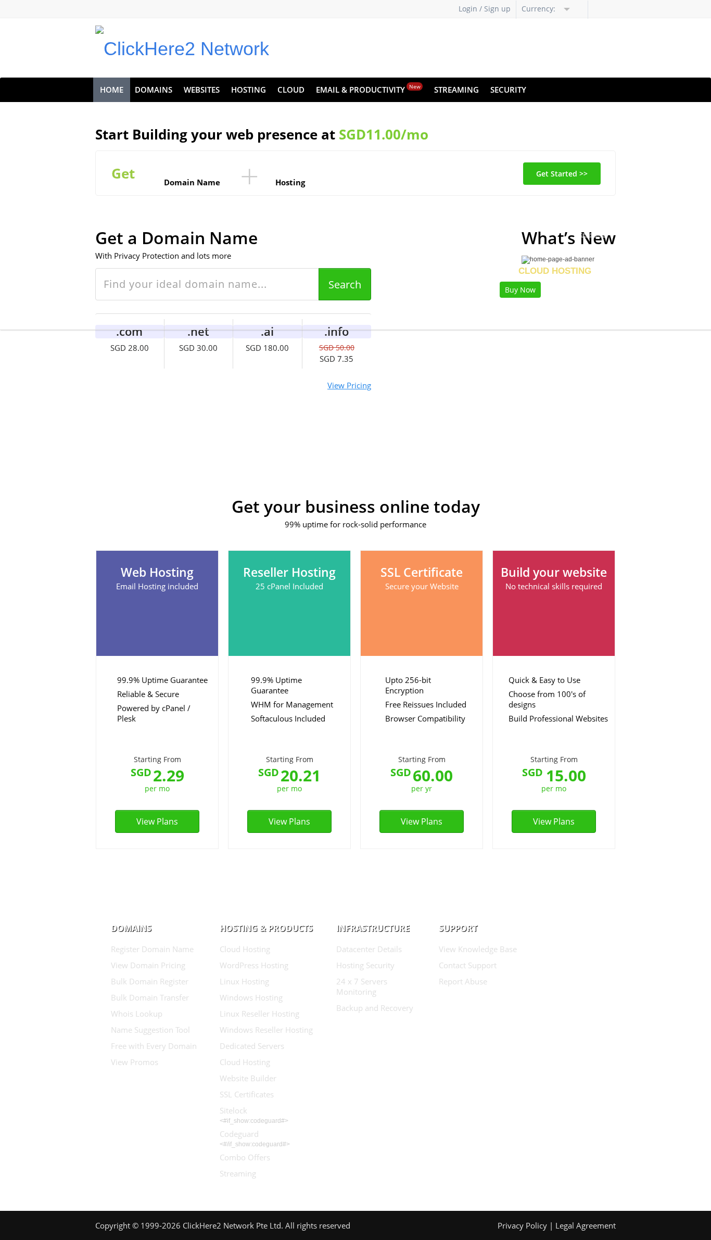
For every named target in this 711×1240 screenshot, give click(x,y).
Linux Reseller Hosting (259, 1013)
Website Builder (248, 1078)
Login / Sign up (485, 9)
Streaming (456, 89)
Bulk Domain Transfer (150, 997)
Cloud (290, 89)
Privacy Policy (522, 1225)
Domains (153, 89)
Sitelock (233, 1110)
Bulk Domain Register (149, 981)
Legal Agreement (585, 1225)
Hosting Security (365, 965)
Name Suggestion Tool (150, 1029)
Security (508, 89)
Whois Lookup (136, 1013)
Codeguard (239, 1134)
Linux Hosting (244, 981)
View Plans (157, 821)
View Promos (134, 1062)
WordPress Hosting (254, 965)
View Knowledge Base (478, 949)
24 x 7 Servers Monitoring (361, 986)
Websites (202, 89)
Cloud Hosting (245, 949)
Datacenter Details (369, 949)
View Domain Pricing (148, 965)
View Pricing (349, 385)
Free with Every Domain (154, 1046)
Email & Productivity (368, 89)
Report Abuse (463, 981)
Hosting (248, 89)
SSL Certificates (247, 1094)
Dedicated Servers (252, 1046)
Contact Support (468, 965)
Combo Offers (245, 1157)
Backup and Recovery (374, 1008)
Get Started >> (562, 174)
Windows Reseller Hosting (266, 1029)
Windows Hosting (251, 997)
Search (344, 284)
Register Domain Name (152, 949)
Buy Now (520, 290)
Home (111, 89)
